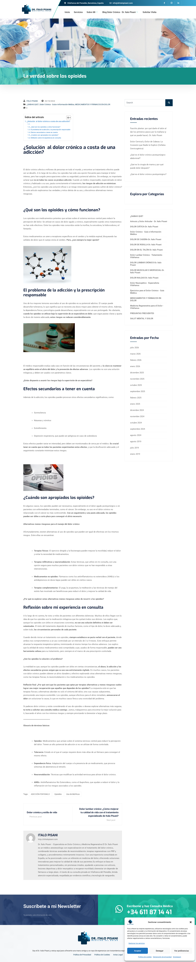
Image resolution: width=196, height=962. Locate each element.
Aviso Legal (118, 955)
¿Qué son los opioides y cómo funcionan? (45, 127)
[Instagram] (171, 3)
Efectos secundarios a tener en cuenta (44, 132)
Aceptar (137, 951)
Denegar (159, 951)
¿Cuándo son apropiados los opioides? (44, 135)
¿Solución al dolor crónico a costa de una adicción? (48, 121)
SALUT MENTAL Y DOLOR (141, 318)
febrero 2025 (135, 397)
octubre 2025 (136, 385)
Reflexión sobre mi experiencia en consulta (46, 138)
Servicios (78, 12)
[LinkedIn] (178, 3)
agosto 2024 (135, 435)
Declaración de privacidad (162, 957)
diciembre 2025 (137, 372)
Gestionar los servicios (137, 943)
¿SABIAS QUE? (33, 104)
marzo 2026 (135, 354)
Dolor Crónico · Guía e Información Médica (57, 104)
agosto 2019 (135, 441)
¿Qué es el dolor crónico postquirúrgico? (148, 174)
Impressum (177, 957)
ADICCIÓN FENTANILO (40, 794)
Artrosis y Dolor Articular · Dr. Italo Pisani (148, 221)
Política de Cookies (102, 955)
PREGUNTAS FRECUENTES (142, 313)
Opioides (58, 794)
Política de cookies (145, 957)
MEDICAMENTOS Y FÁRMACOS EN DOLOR (92, 104)
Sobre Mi (91, 12)
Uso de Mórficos (73, 794)
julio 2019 (134, 448)
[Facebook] (164, 3)
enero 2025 (135, 404)
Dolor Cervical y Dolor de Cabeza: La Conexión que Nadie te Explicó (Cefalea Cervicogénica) (147, 145)
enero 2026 (135, 366)
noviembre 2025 (137, 379)
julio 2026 (134, 347)
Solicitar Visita (149, 12)
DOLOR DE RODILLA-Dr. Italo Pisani (145, 244)
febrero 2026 (135, 360)
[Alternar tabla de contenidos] (67, 117)
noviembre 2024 (137, 416)
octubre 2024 (136, 423)
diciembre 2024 (137, 410)
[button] (190, 922)
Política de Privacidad (82, 955)
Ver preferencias (181, 951)
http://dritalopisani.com (48, 839)
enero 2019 (135, 454)
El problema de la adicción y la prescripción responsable (50, 130)
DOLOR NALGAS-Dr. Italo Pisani (144, 278)
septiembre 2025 (137, 391)
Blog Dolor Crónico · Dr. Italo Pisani (119, 12)
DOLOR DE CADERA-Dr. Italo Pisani (145, 239)
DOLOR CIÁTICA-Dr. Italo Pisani (144, 226)
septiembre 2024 (137, 429)
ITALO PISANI (32, 101)
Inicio (67, 12)
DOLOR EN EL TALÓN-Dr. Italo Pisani (146, 250)
